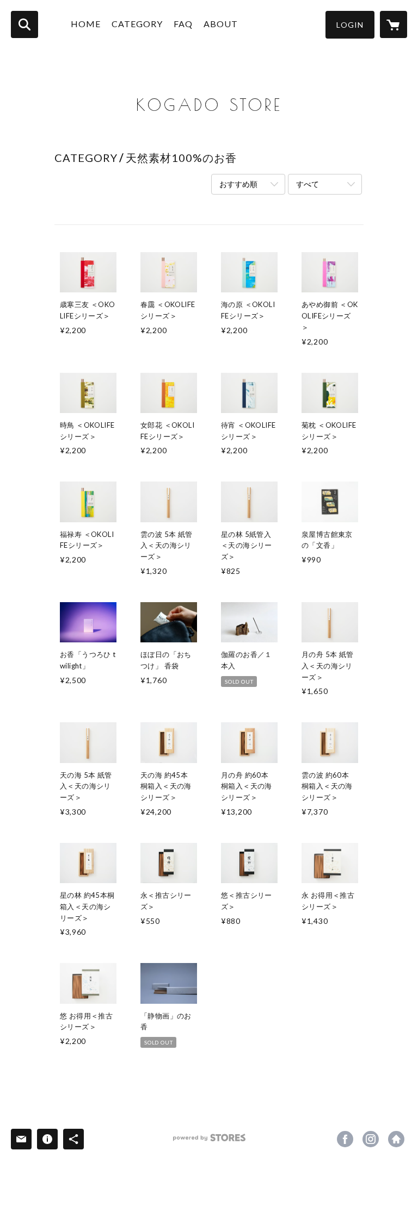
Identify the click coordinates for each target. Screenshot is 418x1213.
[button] (349, 25)
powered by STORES (209, 1141)
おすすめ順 (238, 184)
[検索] (24, 24)
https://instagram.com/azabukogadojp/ (370, 1139)
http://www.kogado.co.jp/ (396, 1139)
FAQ (183, 23)
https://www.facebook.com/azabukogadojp (345, 1139)
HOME (86, 23)
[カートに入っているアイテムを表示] (393, 24)
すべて (307, 184)
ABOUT (221, 23)
